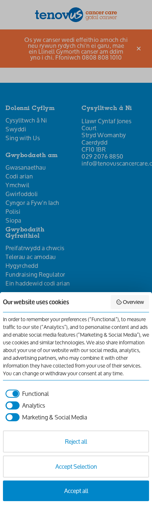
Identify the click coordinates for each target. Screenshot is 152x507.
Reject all (76, 441)
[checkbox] (26, 393)
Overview (133, 302)
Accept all (76, 491)
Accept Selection (76, 466)
